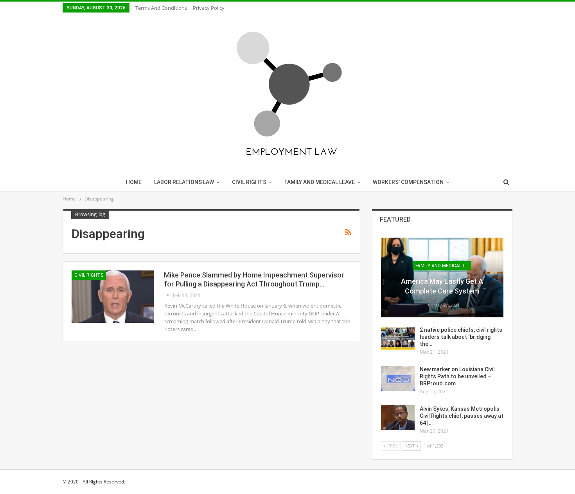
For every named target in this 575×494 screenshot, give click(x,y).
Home (134, 182)
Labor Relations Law (184, 182)
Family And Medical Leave (319, 182)
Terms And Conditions (161, 7)
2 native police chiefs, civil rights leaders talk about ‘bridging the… (461, 337)
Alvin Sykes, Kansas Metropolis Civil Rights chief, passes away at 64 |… (461, 416)
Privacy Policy (209, 7)
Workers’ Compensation (408, 182)
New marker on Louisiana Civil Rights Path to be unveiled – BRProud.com (457, 376)
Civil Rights (249, 182)
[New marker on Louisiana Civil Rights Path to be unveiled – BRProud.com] (398, 378)
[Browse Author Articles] (168, 295)
